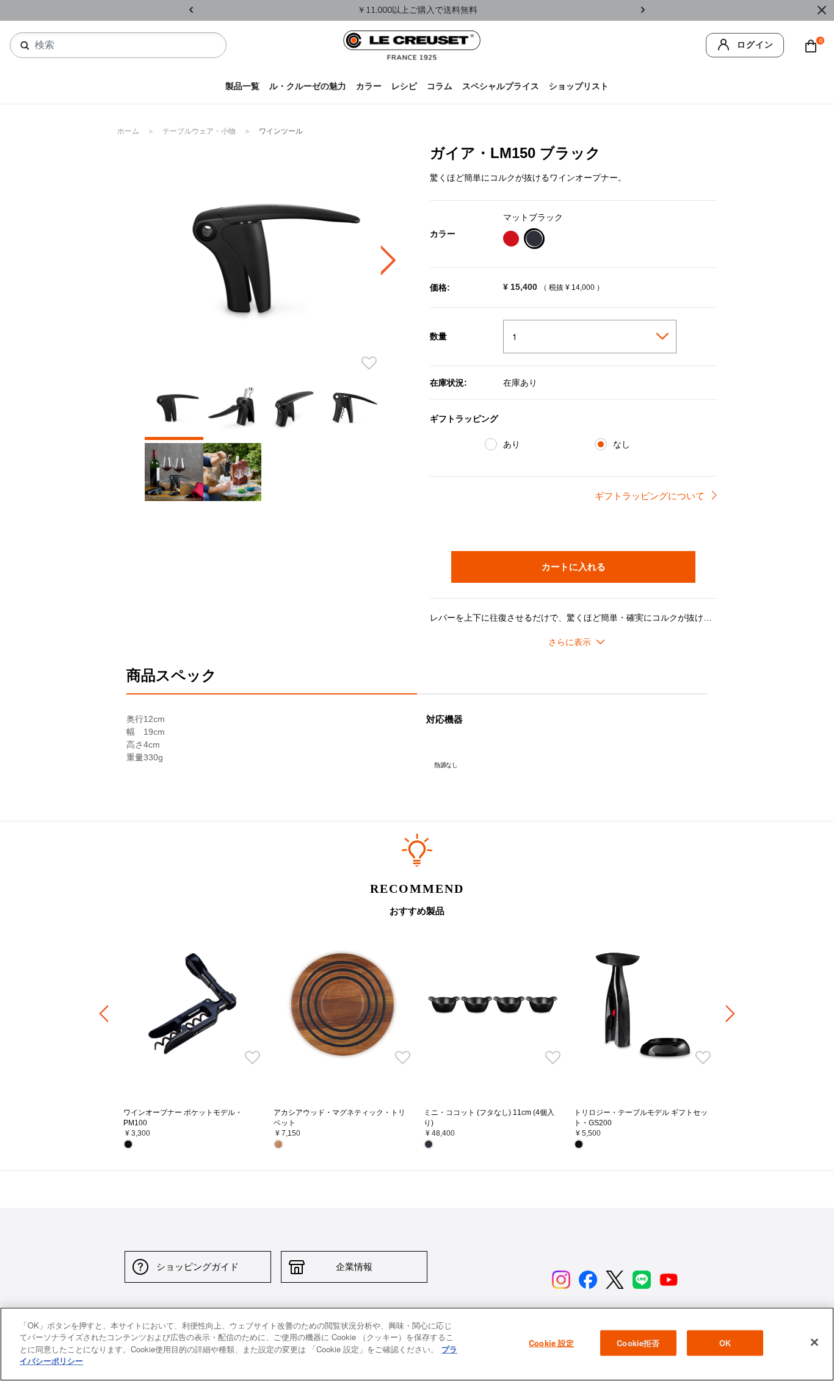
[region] (417, 1344)
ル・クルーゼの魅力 (307, 86)
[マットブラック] (534, 240)
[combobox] (123, 45)
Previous (191, 10)
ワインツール (281, 131)
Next (643, 10)
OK (725, 1343)
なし (621, 444)
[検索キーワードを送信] (25, 46)
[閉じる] (814, 1342)
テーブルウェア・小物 (200, 131)
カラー (369, 86)
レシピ (404, 86)
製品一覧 (242, 86)
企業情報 (354, 1266)
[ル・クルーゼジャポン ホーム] (412, 45)
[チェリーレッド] (510, 240)
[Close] (822, 10)
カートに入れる (574, 566)
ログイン (755, 45)
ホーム (129, 131)
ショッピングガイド (197, 1266)
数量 (438, 336)
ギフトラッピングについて (650, 496)
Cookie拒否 (638, 1343)
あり (511, 444)
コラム (439, 86)
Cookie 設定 (551, 1343)
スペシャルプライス (500, 86)
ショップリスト (579, 86)
